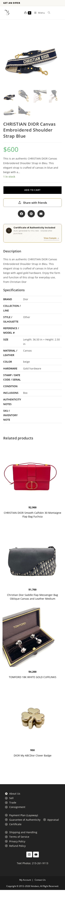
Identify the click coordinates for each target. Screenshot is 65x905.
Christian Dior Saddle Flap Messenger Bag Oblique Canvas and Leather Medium (32, 596)
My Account (25, 879)
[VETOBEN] (6, 12)
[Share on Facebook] (21, 213)
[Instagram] (29, 854)
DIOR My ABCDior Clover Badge (32, 755)
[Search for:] (47, 12)
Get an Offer (11, 3)
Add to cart (32, 190)
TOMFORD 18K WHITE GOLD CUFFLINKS (32, 677)
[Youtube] (36, 854)
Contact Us (40, 879)
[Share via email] (41, 213)
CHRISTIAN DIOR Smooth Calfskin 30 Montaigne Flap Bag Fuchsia (32, 514)
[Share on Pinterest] (31, 213)
